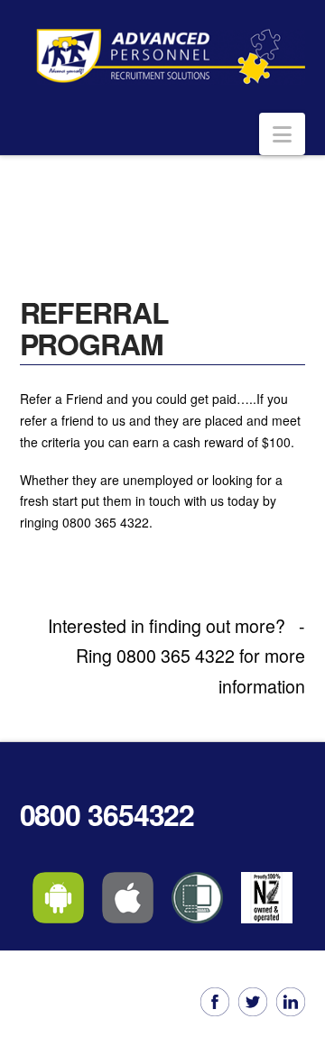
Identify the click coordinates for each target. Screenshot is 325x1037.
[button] (282, 134)
